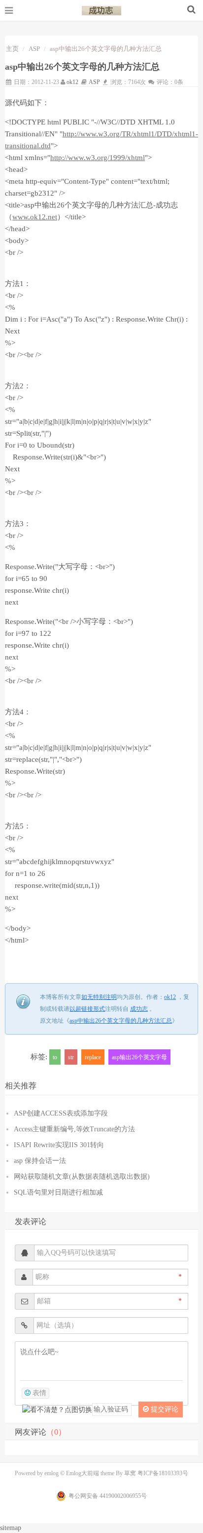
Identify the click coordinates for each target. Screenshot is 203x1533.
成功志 (101, 10)
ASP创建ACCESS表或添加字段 (61, 1113)
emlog (51, 1473)
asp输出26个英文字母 (139, 1057)
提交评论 (163, 1409)
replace (93, 1057)
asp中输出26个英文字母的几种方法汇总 (120, 1020)
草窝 (130, 1473)
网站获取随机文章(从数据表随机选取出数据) (82, 1176)
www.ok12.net (34, 217)
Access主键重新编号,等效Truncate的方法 (74, 1129)
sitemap (10, 1528)
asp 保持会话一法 (40, 1160)
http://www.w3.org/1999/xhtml (97, 158)
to (55, 1057)
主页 (12, 48)
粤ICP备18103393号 (162, 1473)
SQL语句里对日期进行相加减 (58, 1192)
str (71, 1057)
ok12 (72, 82)
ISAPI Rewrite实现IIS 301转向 (59, 1145)
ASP (34, 48)
